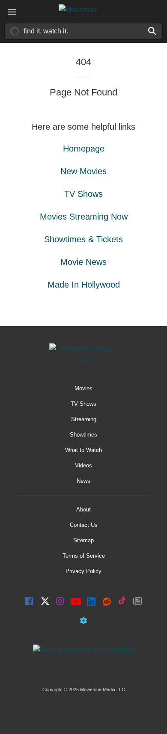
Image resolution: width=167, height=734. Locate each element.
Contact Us (84, 525)
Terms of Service (84, 556)
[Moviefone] (83, 11)
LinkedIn (91, 602)
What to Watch (83, 450)
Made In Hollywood (84, 284)
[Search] (152, 31)
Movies (83, 388)
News (83, 481)
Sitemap (83, 540)
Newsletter (137, 602)
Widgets (83, 621)
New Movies (83, 171)
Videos (83, 465)
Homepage (83, 148)
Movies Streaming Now (84, 216)
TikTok (122, 602)
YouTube (75, 602)
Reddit (106, 602)
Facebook (29, 602)
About (83, 509)
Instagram (60, 602)
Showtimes (83, 434)
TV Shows (83, 194)
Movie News (83, 262)
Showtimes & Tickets (83, 239)
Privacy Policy (83, 571)
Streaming (83, 419)
